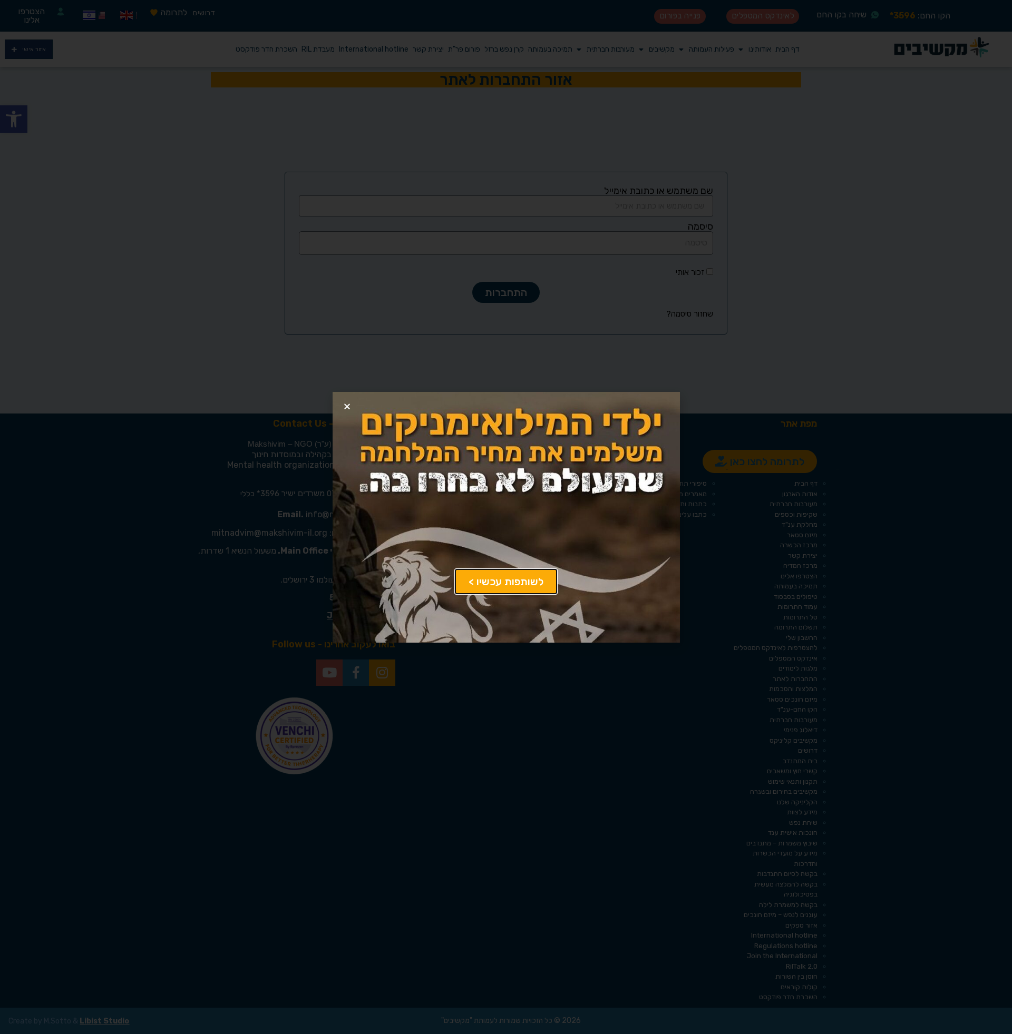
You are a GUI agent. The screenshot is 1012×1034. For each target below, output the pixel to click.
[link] (506, 581)
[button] (347, 406)
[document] (506, 517)
